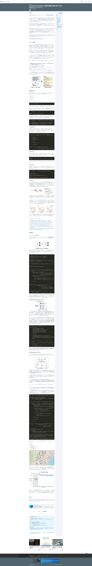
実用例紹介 (58, 23)
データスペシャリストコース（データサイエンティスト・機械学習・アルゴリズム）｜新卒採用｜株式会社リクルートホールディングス (42, 528)
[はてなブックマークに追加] (61, 13)
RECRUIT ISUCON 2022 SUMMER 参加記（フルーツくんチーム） (48, 533)
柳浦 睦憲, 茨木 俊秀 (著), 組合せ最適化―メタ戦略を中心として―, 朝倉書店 (40, 220)
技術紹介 (44, 537)
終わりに (58, 29)
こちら (50, 213)
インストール (58, 19)
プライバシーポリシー (52, 564)
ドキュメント (36, 500)
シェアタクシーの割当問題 (59, 25)
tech (42, 513)
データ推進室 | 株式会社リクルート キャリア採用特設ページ (38, 523)
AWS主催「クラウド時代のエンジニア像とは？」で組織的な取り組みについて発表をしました (35, 533)
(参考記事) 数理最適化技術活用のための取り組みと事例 (36, 38)
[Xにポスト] (59, 13)
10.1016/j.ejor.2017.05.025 (42, 225)
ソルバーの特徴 (58, 17)
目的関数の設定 (58, 20)
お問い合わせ (61, 564)
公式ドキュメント (32, 97)
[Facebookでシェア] (60, 13)
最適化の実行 (58, 21)
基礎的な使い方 (58, 18)
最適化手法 (58, 22)
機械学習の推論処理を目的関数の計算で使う (59, 26)
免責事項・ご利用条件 (57, 564)
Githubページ (31, 95)
